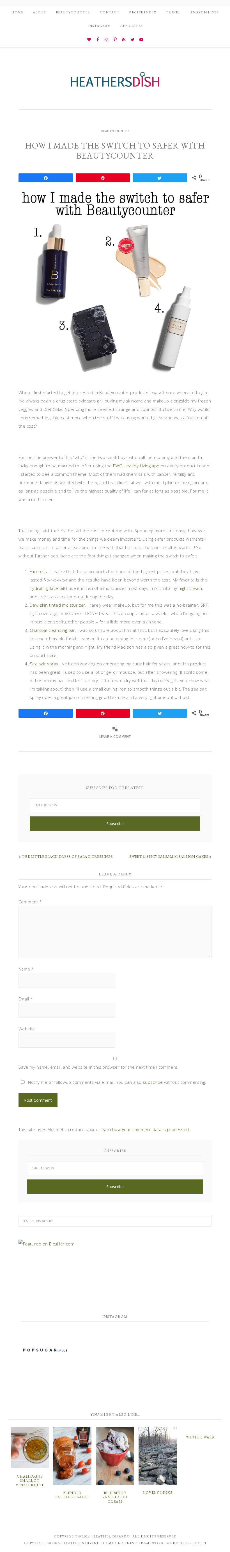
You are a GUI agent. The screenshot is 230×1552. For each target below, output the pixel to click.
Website (27, 1028)
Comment (30, 902)
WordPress (178, 1543)
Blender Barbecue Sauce (72, 1495)
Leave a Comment (115, 736)
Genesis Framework (143, 1543)
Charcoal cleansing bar (52, 630)
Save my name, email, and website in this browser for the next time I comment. (99, 1067)
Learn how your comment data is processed (144, 1129)
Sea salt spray (44, 664)
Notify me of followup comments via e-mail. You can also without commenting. (116, 1082)
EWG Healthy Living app (136, 465)
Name (26, 969)
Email (26, 999)
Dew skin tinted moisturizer (57, 605)
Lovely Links (158, 1492)
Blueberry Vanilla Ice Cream (115, 1497)
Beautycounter (115, 131)
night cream (190, 588)
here (52, 655)
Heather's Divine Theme (88, 1543)
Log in (199, 1543)
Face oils (38, 571)
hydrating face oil (47, 588)
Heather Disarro (111, 1536)
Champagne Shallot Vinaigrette (30, 1480)
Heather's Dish (115, 82)
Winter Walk (200, 1437)
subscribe (153, 1082)
